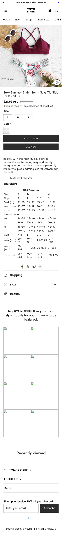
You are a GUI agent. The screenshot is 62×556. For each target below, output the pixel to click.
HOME (6, 19)
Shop (29, 19)
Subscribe (49, 508)
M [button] (18, 117)
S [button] (7, 117)
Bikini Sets (43, 19)
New (17, 19)
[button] (5, 10)
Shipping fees (11, 106)
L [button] (28, 117)
